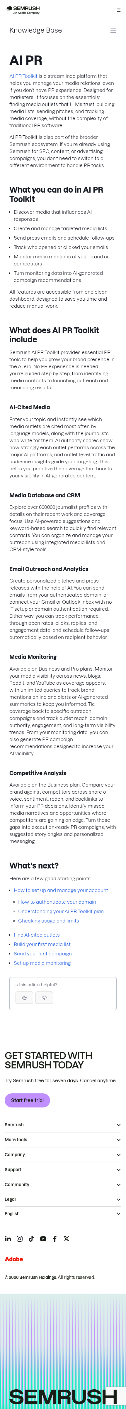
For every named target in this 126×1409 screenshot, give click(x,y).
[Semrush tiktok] (31, 1239)
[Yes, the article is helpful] (24, 997)
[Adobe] (14, 1259)
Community (17, 1184)
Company (15, 1154)
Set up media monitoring (42, 963)
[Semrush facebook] (55, 1239)
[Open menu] (118, 10)
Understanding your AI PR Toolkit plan (61, 911)
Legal (10, 1199)
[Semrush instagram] (19, 1239)
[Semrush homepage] (22, 10)
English (12, 1213)
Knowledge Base (35, 30)
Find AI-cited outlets (37, 934)
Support (13, 1169)
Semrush (14, 1124)
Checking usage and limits (48, 920)
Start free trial (27, 1100)
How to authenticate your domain (57, 902)
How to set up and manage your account (61, 890)
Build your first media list (42, 944)
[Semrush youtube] (43, 1239)
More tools (16, 1139)
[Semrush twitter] (66, 1239)
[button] (44, 997)
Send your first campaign (43, 953)
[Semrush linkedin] (8, 1239)
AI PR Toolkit (23, 76)
